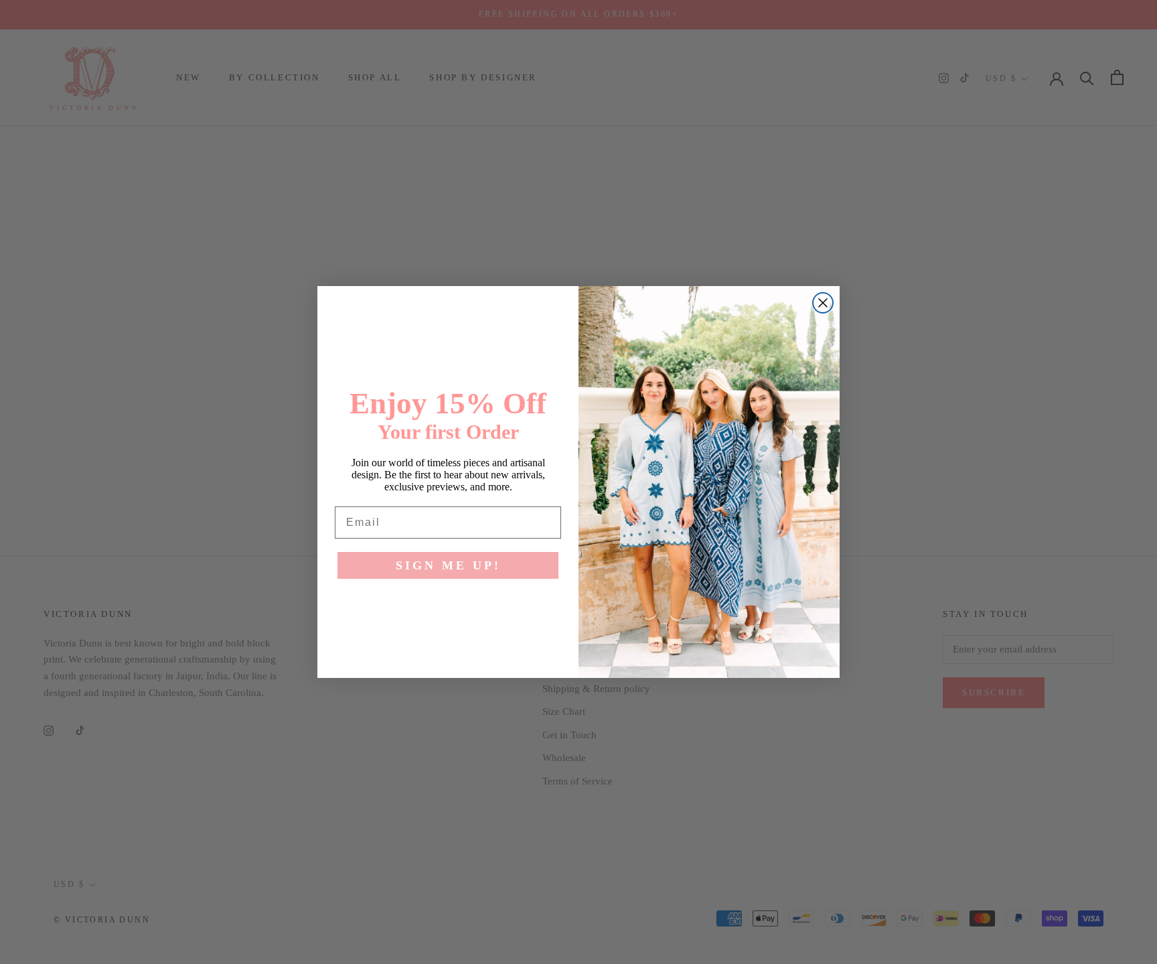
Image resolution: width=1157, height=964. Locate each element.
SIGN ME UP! (448, 565)
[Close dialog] (823, 303)
